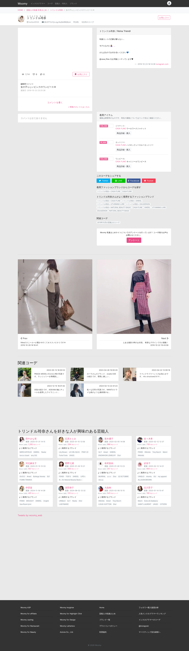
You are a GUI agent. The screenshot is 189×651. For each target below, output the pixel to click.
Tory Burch (156, 452)
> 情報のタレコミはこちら (79, 107)
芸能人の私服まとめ (107, 614)
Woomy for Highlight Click (71, 614)
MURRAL (102, 476)
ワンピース (120, 159)
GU (155, 476)
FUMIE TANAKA (26, 480)
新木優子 (108, 438)
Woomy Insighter (67, 608)
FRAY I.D (85, 452)
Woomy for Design (67, 620)
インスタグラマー (38, 3)
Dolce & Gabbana (151, 501)
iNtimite (148, 452)
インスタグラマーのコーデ (149, 620)
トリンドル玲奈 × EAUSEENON (138, 204)
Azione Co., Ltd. (66, 632)
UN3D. (71, 455)
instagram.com (162, 64)
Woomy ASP (25, 608)
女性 (77, 22)
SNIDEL (147, 207)
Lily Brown (63, 452)
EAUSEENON (102, 211)
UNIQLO (141, 476)
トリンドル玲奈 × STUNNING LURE (110, 204)
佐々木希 (148, 438)
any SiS (34, 455)
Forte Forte (63, 455)
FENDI (140, 452)
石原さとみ (70, 438)
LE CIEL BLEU (74, 452)
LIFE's (83, 476)
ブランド (73, 3)
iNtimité (141, 455)
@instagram (144, 626)
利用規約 (103, 632)
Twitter (104, 180)
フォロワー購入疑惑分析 (149, 608)
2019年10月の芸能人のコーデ (108, 222)
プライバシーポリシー (108, 626)
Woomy (22, 3)
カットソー (120, 142)
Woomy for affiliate (28, 614)
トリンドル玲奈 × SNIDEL (132, 201)
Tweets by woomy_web (30, 515)
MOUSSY (30, 501)
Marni (165, 452)
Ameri (105, 452)
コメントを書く (55, 102)
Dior (119, 455)
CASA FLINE (121, 129)
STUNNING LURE (159, 207)
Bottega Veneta (39, 476)
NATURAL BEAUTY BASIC (119, 211)
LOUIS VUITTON (105, 504)
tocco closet (24, 455)
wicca (101, 480)
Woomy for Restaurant (29, 626)
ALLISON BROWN (145, 480)
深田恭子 (69, 487)
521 (48, 476)
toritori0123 (34, 22)
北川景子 (148, 487)
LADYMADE (63, 504)
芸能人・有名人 (61, 3)
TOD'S (68, 476)
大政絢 (107, 487)
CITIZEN (163, 504)
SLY (100, 452)
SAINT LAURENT (144, 504)
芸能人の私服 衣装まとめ (36, 10)
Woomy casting (26, 620)
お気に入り (164, 17)
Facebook (134, 180)
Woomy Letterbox (67, 626)
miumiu (149, 476)
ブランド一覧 (104, 620)
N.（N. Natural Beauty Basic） (70, 480)
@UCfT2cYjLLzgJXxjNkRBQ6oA (57, 22)
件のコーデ (34, 444)
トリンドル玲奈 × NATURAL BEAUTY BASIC (114, 207)
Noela (43, 452)
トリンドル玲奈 (56, 10)
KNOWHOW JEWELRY (107, 455)
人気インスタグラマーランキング (152, 614)
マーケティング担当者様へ (149, 632)
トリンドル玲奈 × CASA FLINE (108, 191)
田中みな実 (31, 438)
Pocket (149, 180)
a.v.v (109, 476)
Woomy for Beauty (28, 632)
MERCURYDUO (26, 452)
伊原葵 (29, 487)
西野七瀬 (69, 463)
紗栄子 (147, 463)
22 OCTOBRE (123, 476)
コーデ (50, 3)
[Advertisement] (134, 90)
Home (101, 608)
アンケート (133, 240)
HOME (20, 10)
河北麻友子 (31, 463)
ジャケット (120, 126)
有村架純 (108, 463)
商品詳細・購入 (123, 133)
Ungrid (46, 501)
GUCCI (22, 476)
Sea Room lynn (25, 504)
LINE (119, 180)
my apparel (162, 476)
